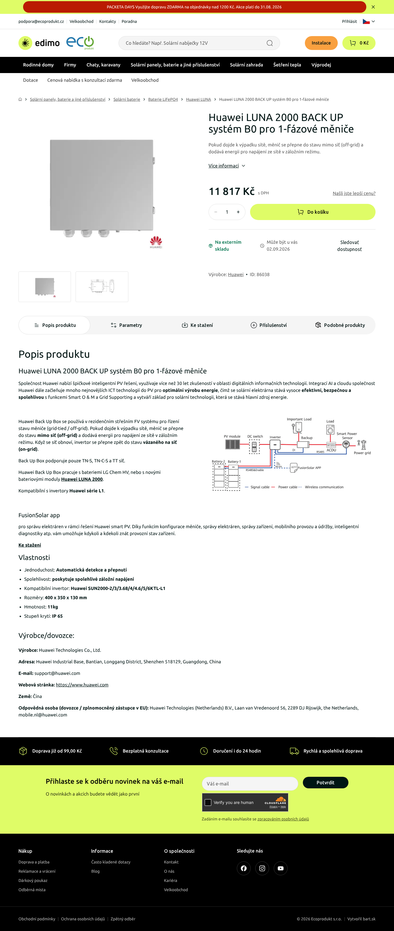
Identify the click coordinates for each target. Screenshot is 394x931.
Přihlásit (349, 21)
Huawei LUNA (198, 99)
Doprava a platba (34, 862)
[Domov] (56, 43)
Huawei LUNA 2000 (82, 479)
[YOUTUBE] (281, 868)
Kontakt (171, 862)
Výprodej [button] (321, 65)
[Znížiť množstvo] (216, 212)
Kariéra (170, 880)
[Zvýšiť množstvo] (238, 212)
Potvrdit (326, 782)
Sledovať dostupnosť (349, 246)
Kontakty (107, 21)
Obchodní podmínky (36, 919)
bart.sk (369, 919)
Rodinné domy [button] (38, 65)
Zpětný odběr (123, 919)
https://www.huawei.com (82, 685)
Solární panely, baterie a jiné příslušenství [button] (175, 65)
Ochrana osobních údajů (83, 919)
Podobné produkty (344, 325)
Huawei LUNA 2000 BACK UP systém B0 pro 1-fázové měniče (274, 99)
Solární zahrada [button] (246, 65)
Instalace (321, 43)
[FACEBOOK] (244, 868)
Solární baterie (126, 99)
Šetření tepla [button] (287, 65)
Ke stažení (202, 325)
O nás (169, 871)
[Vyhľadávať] (269, 43)
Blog (95, 871)
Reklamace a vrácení (36, 871)
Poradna (129, 21)
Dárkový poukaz (33, 880)
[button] (353, 43)
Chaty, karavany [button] (104, 65)
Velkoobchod (81, 21)
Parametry (130, 325)
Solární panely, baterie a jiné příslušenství (67, 99)
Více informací (224, 165)
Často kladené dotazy (110, 862)
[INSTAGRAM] (262, 868)
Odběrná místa (32, 889)
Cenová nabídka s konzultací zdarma (84, 80)
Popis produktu (59, 325)
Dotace (30, 80)
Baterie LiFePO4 (163, 99)
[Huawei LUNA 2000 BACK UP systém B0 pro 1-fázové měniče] (101, 188)
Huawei (236, 274)
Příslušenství (273, 325)
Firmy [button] (70, 65)
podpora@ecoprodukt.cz (41, 21)
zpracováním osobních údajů (283, 819)
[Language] (369, 21)
